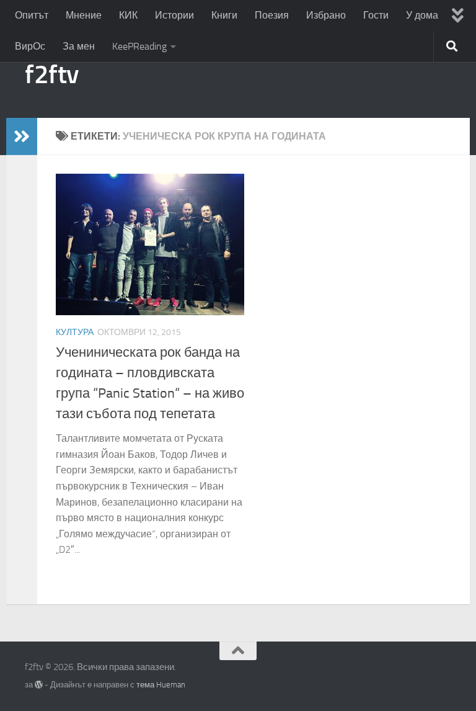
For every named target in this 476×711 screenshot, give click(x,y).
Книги (224, 15)
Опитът (31, 15)
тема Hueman (160, 684)
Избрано (326, 15)
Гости (376, 15)
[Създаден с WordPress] (39, 685)
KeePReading (139, 46)
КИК (128, 15)
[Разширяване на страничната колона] (21, 136)
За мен (79, 46)
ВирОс (30, 46)
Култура (75, 332)
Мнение (84, 15)
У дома (422, 15)
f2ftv (52, 74)
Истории (174, 15)
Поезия (272, 15)
